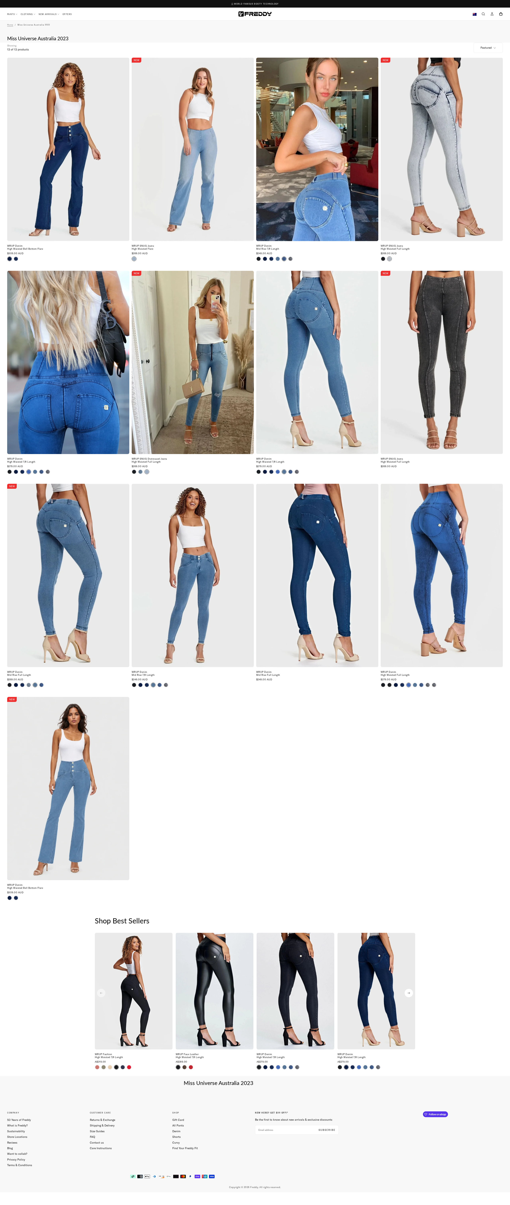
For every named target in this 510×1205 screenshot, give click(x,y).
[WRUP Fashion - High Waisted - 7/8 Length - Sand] (110, 1067)
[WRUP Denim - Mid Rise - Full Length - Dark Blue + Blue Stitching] (16, 685)
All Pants (178, 1125)
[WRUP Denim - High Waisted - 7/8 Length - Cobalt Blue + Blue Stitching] (29, 472)
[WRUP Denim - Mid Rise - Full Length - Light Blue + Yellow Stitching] (41, 685)
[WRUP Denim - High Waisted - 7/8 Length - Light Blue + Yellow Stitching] (41, 472)
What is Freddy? (17, 1125)
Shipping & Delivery (102, 1125)
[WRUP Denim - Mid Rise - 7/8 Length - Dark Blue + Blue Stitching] (265, 259)
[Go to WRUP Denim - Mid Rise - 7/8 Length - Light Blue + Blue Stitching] (193, 575)
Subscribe (327, 1129)
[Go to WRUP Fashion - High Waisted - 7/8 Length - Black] (134, 991)
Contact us (97, 1142)
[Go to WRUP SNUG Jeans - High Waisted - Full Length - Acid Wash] (442, 149)
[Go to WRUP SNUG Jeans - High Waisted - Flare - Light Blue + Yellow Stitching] (193, 149)
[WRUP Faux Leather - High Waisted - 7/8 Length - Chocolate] (184, 1067)
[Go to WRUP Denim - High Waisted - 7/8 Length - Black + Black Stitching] (295, 991)
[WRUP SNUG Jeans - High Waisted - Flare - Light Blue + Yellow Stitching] (134, 259)
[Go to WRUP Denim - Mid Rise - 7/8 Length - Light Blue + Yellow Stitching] (317, 149)
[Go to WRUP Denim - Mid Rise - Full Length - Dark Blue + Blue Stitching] (317, 575)
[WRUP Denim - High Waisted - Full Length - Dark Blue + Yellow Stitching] (402, 685)
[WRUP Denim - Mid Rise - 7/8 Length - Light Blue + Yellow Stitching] (284, 259)
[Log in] (492, 14)
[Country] (475, 14)
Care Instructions (101, 1148)
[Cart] (501, 14)
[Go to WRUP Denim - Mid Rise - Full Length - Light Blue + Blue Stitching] (68, 575)
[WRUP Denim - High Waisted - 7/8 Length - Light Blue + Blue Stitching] (35, 472)
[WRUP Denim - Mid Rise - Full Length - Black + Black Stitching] (10, 685)
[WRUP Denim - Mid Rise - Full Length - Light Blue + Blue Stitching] (35, 685)
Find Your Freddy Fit (185, 1148)
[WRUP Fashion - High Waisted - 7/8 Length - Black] (116, 1067)
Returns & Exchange (102, 1120)
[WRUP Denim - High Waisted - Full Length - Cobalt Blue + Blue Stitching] (409, 685)
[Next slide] (408, 993)
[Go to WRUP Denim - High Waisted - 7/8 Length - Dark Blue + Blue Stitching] (376, 991)
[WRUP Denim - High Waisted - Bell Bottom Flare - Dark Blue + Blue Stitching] (10, 259)
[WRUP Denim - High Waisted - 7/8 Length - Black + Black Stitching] (10, 472)
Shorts (176, 1137)
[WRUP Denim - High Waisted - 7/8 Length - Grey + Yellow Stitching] (48, 472)
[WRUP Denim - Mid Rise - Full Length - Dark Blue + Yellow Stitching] (22, 685)
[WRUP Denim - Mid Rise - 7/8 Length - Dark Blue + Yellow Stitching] (271, 259)
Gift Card (178, 1120)
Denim (176, 1131)
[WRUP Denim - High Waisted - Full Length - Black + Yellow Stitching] (389, 685)
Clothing (27, 14)
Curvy (176, 1142)
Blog (10, 1148)
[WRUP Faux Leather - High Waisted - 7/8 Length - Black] (178, 1067)
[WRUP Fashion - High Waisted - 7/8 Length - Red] (129, 1067)
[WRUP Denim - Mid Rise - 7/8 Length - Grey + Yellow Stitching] (290, 259)
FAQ (92, 1137)
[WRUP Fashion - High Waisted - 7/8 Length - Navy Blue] (123, 1067)
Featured (486, 47)
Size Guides (97, 1131)
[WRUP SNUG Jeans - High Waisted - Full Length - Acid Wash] (389, 259)
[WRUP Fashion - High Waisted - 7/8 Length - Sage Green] (104, 1067)
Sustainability (16, 1131)
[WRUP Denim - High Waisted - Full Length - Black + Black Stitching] (383, 685)
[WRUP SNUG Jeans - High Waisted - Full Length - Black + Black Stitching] (383, 259)
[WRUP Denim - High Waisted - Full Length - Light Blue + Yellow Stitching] (421, 685)
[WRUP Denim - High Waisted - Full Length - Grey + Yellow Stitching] (428, 685)
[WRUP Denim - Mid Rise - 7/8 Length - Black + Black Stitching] (259, 259)
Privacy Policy (16, 1159)
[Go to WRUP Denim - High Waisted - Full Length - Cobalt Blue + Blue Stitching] (442, 575)
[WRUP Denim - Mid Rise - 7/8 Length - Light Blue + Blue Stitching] (278, 259)
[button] (483, 14)
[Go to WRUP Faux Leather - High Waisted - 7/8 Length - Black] (214, 991)
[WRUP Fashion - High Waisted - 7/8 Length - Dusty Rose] (97, 1067)
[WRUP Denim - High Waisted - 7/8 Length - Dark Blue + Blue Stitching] (16, 472)
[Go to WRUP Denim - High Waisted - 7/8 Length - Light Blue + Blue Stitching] (317, 362)
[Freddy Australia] (255, 14)
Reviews (12, 1142)
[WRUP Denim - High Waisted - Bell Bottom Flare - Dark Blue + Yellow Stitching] (16, 259)
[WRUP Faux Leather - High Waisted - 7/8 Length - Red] (191, 1067)
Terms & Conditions (19, 1165)
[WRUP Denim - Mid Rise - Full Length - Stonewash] (29, 685)
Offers (67, 14)
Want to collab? (17, 1154)
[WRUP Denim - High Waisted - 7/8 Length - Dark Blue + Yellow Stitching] (22, 472)
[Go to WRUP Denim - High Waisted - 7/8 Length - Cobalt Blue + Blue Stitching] (68, 362)
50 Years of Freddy (19, 1120)
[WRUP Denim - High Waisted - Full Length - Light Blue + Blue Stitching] (415, 685)
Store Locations (17, 1137)
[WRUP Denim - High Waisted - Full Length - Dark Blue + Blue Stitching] (396, 685)
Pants (11, 14)
